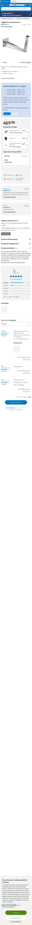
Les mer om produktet (7, 78)
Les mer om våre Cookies (9, 905)
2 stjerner (6, 291)
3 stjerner (6, 288)
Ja (23, 359)
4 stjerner (6, 285)
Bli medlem (7, 113)
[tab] (5, 1)
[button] (4, 309)
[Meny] (2, 5)
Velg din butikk (8, 162)
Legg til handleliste (26, 62)
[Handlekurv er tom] (30, 5)
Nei (27, 359)
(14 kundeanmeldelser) (7, 26)
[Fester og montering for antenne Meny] (16, 18)
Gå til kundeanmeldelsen (9, 197)
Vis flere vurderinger (16, 402)
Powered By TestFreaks (22, 397)
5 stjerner (6, 282)
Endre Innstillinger (16, 921)
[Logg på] (25, 5)
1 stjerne (5, 293)
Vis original (21, 384)
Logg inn (14, 113)
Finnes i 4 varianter (17, 132)
